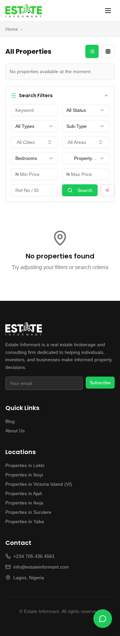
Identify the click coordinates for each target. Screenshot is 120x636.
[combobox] (85, 110)
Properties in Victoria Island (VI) (38, 484)
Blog (10, 421)
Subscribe (100, 382)
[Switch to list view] (92, 51)
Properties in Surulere (28, 512)
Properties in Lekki (24, 465)
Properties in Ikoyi (24, 474)
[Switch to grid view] (108, 51)
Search (84, 190)
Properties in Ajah (23, 493)
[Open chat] (102, 618)
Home (11, 29)
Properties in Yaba (24, 521)
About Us (15, 430)
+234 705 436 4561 (34, 556)
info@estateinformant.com (41, 567)
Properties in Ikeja (24, 502)
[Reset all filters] (107, 190)
